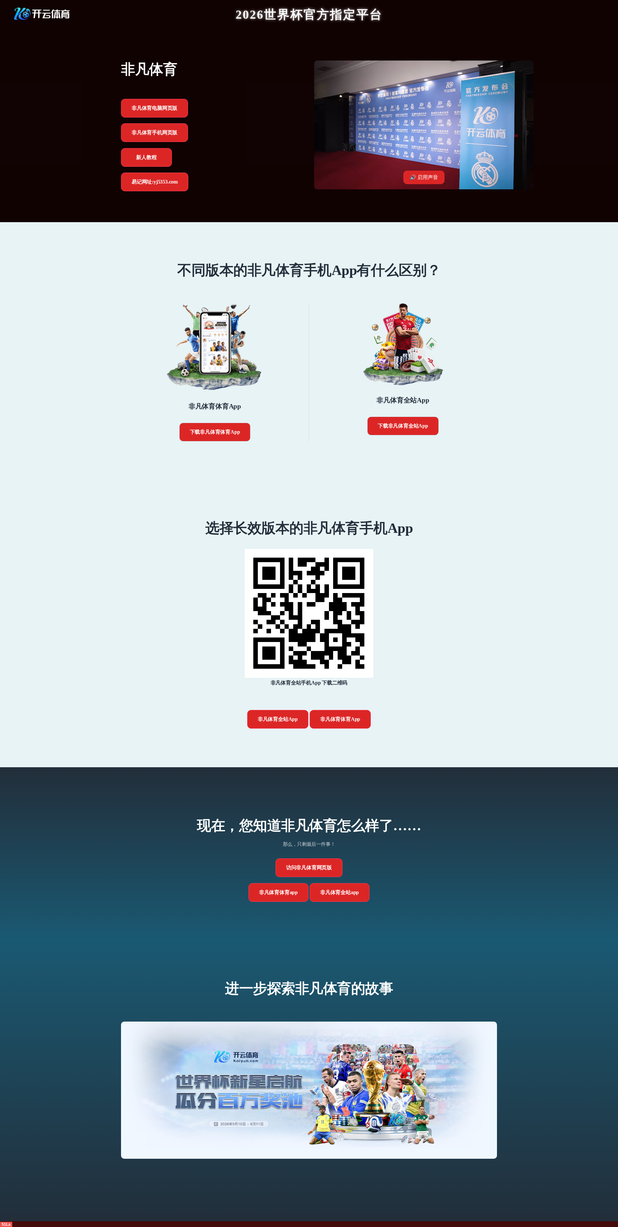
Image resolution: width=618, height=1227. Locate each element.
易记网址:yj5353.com (155, 181)
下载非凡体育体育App (215, 432)
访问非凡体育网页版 (309, 867)
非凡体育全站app (339, 892)
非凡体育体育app (278, 892)
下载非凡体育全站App (403, 426)
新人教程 (146, 157)
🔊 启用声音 (424, 177)
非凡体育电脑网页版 (154, 108)
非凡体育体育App (340, 719)
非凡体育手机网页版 (154, 132)
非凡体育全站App (278, 719)
